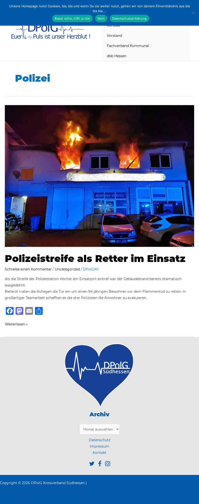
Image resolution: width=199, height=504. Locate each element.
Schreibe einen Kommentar (28, 269)
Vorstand (114, 35)
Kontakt (99, 452)
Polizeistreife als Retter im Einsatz (98, 258)
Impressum (99, 446)
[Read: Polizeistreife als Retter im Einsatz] (99, 175)
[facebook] (101, 464)
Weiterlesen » (16, 324)
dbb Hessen (116, 56)
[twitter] (93, 464)
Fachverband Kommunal (128, 46)
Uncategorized (67, 269)
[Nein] (193, 12)
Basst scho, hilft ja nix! (72, 18)
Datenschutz (99, 440)
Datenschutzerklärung (129, 18)
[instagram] (107, 464)
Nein (101, 18)
